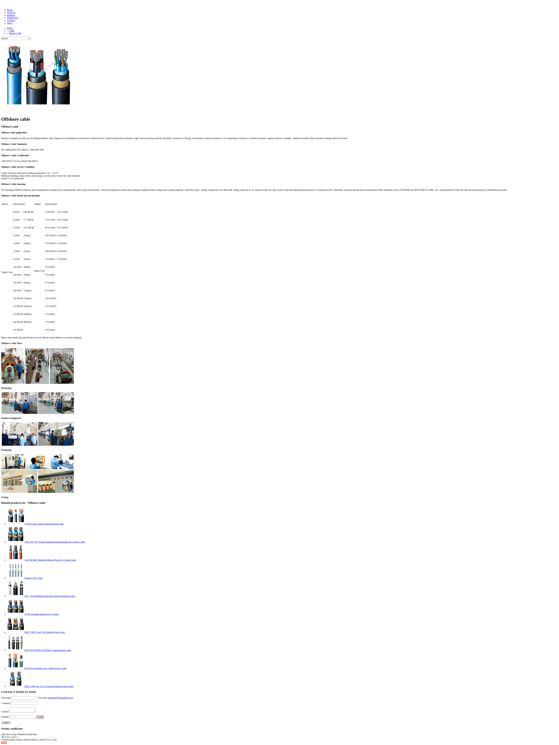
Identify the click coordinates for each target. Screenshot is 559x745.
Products (11, 15)
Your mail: (6, 698)
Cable (11, 30)
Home (10, 10)
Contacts (11, 20)
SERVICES (12, 18)
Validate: (5, 717)
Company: (6, 703)
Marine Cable (15, 33)
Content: (5, 711)
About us (11, 12)
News (9, 23)
